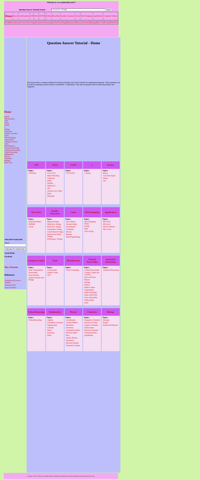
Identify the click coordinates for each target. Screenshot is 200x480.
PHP (86, 229)
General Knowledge (28, 23)
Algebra (50, 320)
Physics (78, 23)
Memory (69, 234)
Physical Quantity (72, 343)
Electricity (69, 328)
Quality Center (52, 273)
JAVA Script (88, 231)
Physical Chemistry (91, 330)
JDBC (49, 181)
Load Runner (52, 270)
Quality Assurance (67, 16)
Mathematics (70, 23)
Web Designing (86, 16)
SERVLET (51, 186)
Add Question (24, 16)
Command (69, 229)
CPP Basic (32, 173)
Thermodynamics (90, 333)
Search (15, 16)
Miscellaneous (14, 23)
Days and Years (90, 277)
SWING (50, 183)
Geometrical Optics (73, 330)
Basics (105, 173)
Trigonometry (52, 325)
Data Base (56, 16)
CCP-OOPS (70, 173)
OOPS (41, 16)
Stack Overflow (10, 288)
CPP (32, 16)
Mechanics (70, 325)
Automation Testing (54, 229)
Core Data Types (109, 176)
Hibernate (50, 196)
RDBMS (32, 224)
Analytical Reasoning (44, 23)
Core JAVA (51, 173)
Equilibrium (88, 335)
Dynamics (51, 333)
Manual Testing (53, 222)
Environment (70, 227)
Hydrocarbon (89, 328)
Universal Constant (73, 345)
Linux (77, 16)
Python (49, 16)
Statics (49, 330)
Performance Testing (54, 239)
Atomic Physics (71, 338)
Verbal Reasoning (59, 23)
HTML (87, 226)
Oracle (31, 227)
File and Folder (71, 224)
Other (49, 335)
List (104, 181)
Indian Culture (89, 287)
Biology (93, 23)
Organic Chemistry (91, 325)
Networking (33, 273)
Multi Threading (53, 176)
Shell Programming (73, 237)
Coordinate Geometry (55, 323)
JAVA (36, 16)
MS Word (106, 222)
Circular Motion (72, 323)
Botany (105, 323)
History (87, 285)
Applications (98, 16)
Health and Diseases (110, 325)
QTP (49, 275)
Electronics (70, 340)
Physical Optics (71, 333)
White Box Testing (54, 224)
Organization (89, 290)
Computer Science (110, 16)
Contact (107, 23)
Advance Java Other (54, 191)
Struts (49, 193)
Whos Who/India (90, 292)
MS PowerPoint (109, 227)
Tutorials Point (10, 285)
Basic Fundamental (36, 270)
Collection (51, 178)
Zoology (106, 320)
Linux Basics (70, 222)
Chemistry (85, 23)
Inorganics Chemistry (92, 320)
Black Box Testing (54, 227)
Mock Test (100, 23)
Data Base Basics (35, 222)
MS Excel (106, 224)
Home (8, 15)
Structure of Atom (90, 323)
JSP (48, 188)
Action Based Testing (55, 232)
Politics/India (89, 300)
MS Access (107, 229)
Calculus (50, 328)
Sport (86, 303)
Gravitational (70, 320)
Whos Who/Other (90, 298)
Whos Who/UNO (90, 295)
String (105, 178)
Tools (7, 23)
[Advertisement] (61, 31)
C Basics (87, 173)
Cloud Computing (72, 270)
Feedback (114, 23)
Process (68, 232)
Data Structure (34, 275)
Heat (67, 335)
